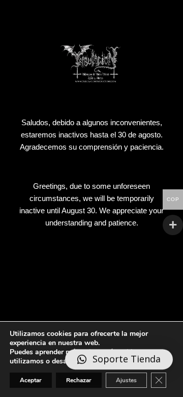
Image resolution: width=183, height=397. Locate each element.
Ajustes (126, 380)
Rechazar (79, 380)
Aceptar (31, 380)
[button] (119, 359)
